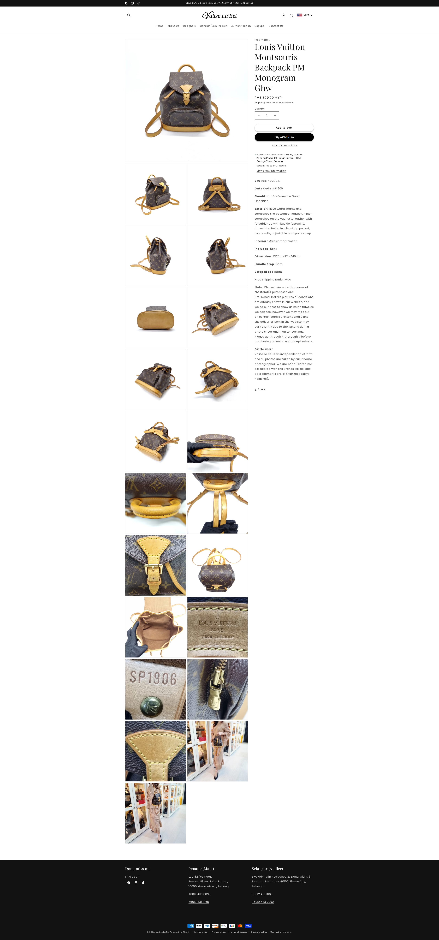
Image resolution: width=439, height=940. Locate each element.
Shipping (260, 102)
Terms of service (238, 932)
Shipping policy (259, 932)
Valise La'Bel (162, 932)
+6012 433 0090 (199, 894)
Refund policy (201, 932)
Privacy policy (219, 932)
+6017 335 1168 (198, 902)
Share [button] (261, 389)
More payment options (284, 145)
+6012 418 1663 (262, 894)
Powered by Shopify (180, 932)
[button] (129, 15)
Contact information (281, 932)
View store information (271, 171)
